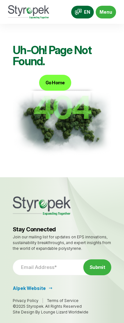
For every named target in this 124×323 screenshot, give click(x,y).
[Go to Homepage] (28, 12)
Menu (106, 12)
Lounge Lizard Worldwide (64, 312)
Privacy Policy (25, 300)
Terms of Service (63, 300)
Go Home (55, 82)
